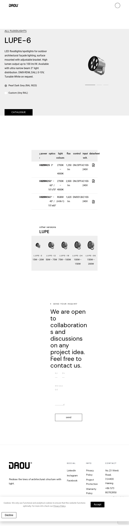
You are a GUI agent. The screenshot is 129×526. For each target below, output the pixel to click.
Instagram (72, 475)
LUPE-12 (51, 255)
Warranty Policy (91, 491)
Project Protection (92, 482)
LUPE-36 (91, 255)
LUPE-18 (65, 255)
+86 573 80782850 (111, 490)
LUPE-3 (38, 255)
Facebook (72, 480)
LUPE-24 (78, 255)
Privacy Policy (90, 472)
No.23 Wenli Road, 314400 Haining (112, 477)
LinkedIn (71, 470)
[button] (90, 85)
